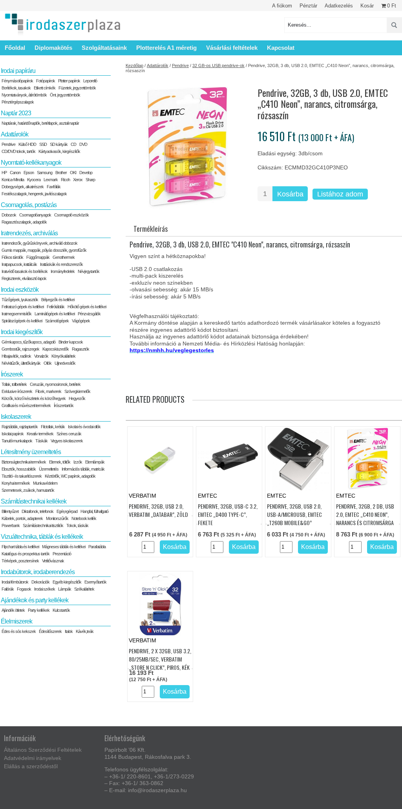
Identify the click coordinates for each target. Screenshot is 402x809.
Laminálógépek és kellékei (55, 313)
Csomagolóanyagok (35, 215)
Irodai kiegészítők (21, 332)
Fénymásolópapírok (17, 80)
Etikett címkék (44, 87)
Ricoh (65, 179)
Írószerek (12, 374)
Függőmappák (37, 257)
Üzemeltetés (48, 469)
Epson (29, 172)
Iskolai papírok (13, 433)
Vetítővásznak (53, 560)
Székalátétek (84, 589)
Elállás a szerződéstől (31, 766)
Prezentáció (62, 553)
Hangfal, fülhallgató (94, 511)
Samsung (44, 172)
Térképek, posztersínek (20, 560)
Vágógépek (81, 320)
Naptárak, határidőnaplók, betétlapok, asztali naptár (40, 123)
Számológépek (57, 320)
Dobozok (9, 215)
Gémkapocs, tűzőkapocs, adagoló (28, 342)
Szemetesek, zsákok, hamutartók (28, 490)
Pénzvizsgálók (89, 313)
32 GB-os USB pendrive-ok (218, 65)
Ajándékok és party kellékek (34, 600)
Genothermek (64, 257)
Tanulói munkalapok (17, 440)
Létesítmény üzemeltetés (31, 452)
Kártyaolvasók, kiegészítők (59, 151)
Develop (85, 172)
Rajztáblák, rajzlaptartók (20, 426)
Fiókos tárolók (12, 257)
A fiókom (282, 6)
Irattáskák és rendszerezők (61, 264)
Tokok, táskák (77, 525)
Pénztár (308, 6)
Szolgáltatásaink (104, 47)
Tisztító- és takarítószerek (22, 476)
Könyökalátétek (63, 356)
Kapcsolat (280, 47)
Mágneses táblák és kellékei (63, 546)
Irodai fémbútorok (15, 582)
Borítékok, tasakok (16, 87)
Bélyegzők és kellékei (57, 299)
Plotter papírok (69, 80)
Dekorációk (40, 582)
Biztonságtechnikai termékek (24, 462)
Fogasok (24, 589)
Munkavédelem (45, 483)
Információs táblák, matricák (83, 469)
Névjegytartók (88, 271)
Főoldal (15, 47)
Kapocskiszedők (55, 349)
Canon (15, 172)
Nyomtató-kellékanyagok (31, 162)
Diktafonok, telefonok (37, 511)
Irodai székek (44, 589)
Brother (61, 172)
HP (4, 172)
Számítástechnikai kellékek (33, 501)
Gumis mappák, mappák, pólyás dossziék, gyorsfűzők (44, 250)
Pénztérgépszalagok (18, 102)
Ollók (47, 363)
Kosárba (290, 194)
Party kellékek (38, 610)
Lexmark (51, 179)
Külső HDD (27, 144)
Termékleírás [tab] (150, 229)
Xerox (77, 179)
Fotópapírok (45, 80)
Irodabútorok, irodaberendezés (38, 572)
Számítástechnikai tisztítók (43, 525)
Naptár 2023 (16, 113)
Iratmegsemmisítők (16, 313)
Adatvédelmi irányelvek (32, 758)
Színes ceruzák (69, 433)
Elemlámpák (94, 462)
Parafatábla (97, 546)
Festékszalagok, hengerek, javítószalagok (34, 193)
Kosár (367, 6)
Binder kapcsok (70, 342)
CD (73, 144)
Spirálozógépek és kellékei (22, 320)
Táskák (41, 440)
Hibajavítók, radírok (16, 356)
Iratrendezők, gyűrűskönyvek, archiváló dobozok (39, 243)
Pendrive (180, 65)
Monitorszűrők (57, 518)
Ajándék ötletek (13, 610)
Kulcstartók (61, 610)
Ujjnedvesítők (65, 363)
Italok (69, 631)
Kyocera (33, 179)
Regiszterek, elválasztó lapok (24, 278)
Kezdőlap (134, 65)
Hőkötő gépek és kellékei (87, 306)
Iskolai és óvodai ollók (84, 426)
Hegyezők (77, 398)
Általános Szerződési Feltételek (43, 750)
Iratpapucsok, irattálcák (19, 264)
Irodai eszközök (19, 289)
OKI (73, 172)
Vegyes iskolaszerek (67, 440)
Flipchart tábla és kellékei (20, 546)
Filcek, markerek (48, 391)
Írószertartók (63, 405)
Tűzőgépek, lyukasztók (20, 299)
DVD (83, 144)
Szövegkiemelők (77, 391)
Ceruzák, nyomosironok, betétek (55, 384)
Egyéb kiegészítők (67, 582)
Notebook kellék (83, 518)
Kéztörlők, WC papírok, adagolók (70, 476)
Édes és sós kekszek (19, 631)
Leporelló (90, 80)
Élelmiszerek (16, 621)
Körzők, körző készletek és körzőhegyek (34, 398)
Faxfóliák (53, 186)
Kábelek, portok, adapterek (22, 518)
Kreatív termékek (40, 433)
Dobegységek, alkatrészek (23, 186)
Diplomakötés (53, 47)
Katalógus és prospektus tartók (25, 553)
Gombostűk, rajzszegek (20, 349)
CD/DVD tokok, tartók (18, 151)
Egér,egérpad (67, 511)
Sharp (90, 179)
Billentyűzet (10, 511)
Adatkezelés (339, 6)
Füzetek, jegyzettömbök (77, 87)
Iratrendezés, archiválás (29, 233)
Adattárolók (157, 65)
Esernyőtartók (95, 582)
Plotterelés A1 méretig (166, 47)
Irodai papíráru (18, 70)
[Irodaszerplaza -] (63, 25)
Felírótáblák (55, 306)
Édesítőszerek (50, 631)
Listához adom (340, 194)
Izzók (77, 462)
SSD (43, 144)
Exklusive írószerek (17, 391)
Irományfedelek (63, 271)
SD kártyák (59, 144)
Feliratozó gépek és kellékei (23, 306)
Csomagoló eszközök (71, 215)
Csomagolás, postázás (29, 205)
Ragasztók (80, 349)
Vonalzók (41, 356)
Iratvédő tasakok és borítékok (25, 271)
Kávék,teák (84, 631)
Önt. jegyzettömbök (65, 95)
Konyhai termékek (16, 483)
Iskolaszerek (16, 416)
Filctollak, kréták (53, 426)
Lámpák (64, 589)
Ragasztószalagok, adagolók (24, 222)
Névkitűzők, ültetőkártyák (21, 363)
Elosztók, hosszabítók (19, 469)
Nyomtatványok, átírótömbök (24, 95)
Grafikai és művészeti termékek (26, 405)
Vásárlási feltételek (232, 47)
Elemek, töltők (59, 462)
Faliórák (8, 589)
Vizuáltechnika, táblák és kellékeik (42, 536)
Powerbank (11, 525)
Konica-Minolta (13, 179)
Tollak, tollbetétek (14, 384)
